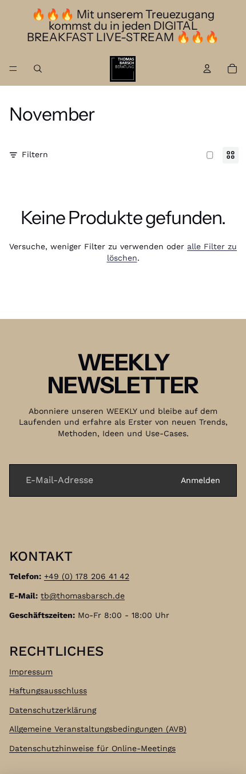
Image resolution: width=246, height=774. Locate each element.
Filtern (35, 154)
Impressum (31, 671)
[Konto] (207, 68)
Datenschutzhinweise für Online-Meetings (92, 748)
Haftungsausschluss (48, 690)
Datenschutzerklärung (52, 709)
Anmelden (200, 480)
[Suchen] (37, 68)
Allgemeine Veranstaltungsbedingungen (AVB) (98, 728)
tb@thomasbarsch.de (83, 595)
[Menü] (13, 68)
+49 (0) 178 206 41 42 (86, 576)
